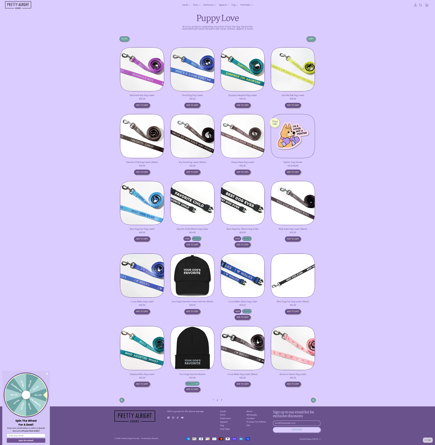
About (249, 411)
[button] (420, 5)
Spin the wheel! (26, 440)
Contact (250, 418)
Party (222, 415)
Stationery (225, 418)
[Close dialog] (47, 374)
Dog (222, 426)
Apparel (224, 422)
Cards (223, 411)
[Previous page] (122, 400)
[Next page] (313, 400)
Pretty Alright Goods (130, 438)
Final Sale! (225, 429)
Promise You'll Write (256, 422)
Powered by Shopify (149, 438)
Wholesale (251, 415)
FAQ (248, 426)
